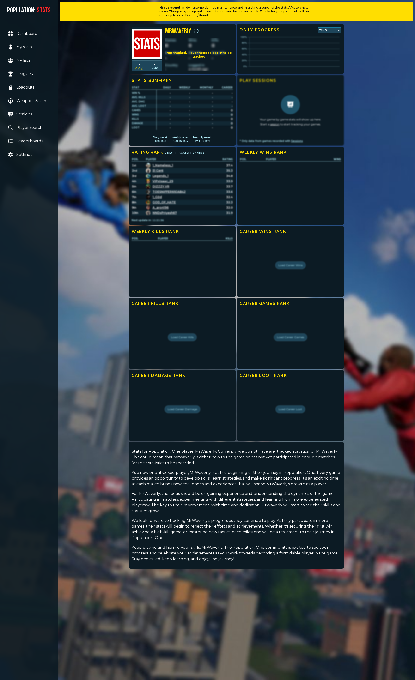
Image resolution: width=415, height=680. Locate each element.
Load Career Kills (182, 337)
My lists (23, 60)
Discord (191, 15)
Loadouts (25, 87)
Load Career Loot (290, 409)
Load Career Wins (290, 265)
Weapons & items (32, 100)
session (275, 124)
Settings (24, 154)
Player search (29, 127)
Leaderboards (29, 141)
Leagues (24, 74)
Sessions (24, 114)
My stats (24, 47)
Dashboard (26, 33)
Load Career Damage (182, 409)
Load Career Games (290, 337)
